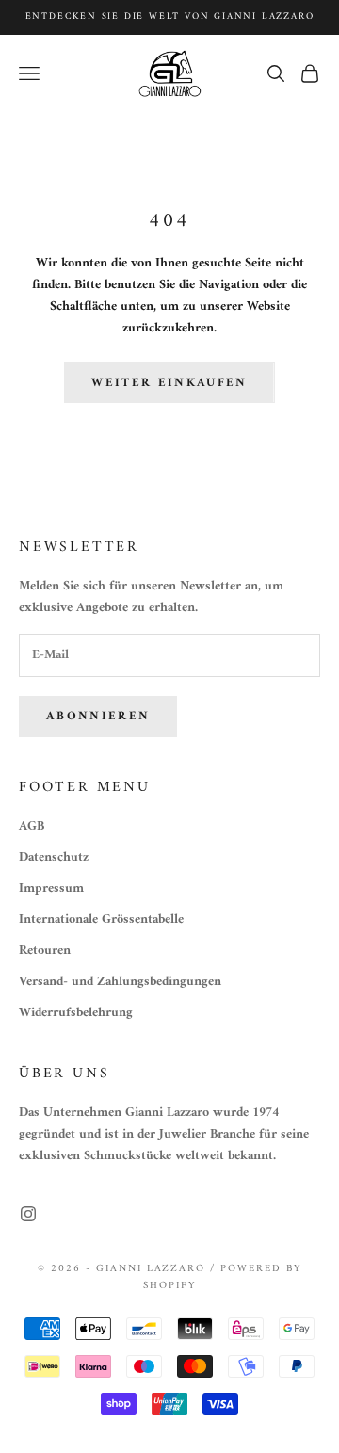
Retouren (45, 950)
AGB (31, 826)
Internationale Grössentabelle (101, 919)
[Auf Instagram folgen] (28, 1213)
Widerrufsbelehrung (76, 1013)
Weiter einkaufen (169, 383)
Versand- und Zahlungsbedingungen (120, 981)
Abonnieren (98, 716)
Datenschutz (54, 857)
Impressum (51, 888)
